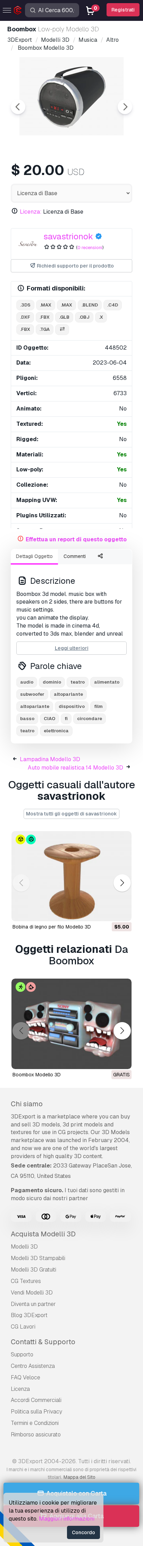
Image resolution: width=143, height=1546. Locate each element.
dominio (52, 682)
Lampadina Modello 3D (50, 759)
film (98, 706)
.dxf (25, 317)
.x (101, 317)
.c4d (112, 305)
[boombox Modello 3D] (71, 1024)
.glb (64, 317)
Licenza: (31, 211)
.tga (45, 329)
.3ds (25, 305)
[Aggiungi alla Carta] (107, 911)
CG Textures (26, 1281)
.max (45, 305)
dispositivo (72, 706)
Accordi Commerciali (36, 1400)
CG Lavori (23, 1326)
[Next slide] (125, 106)
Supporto (22, 1354)
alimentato (106, 682)
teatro (77, 682)
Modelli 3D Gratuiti (33, 1269)
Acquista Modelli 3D (43, 1233)
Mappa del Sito (79, 1477)
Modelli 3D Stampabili (38, 1258)
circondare (89, 719)
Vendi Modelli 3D (32, 1292)
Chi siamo (27, 1103)
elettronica (56, 731)
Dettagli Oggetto (34, 556)
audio (26, 682)
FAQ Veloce (25, 1377)
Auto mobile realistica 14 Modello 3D (75, 767)
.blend (90, 305)
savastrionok (68, 236)
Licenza (20, 1389)
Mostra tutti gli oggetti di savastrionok (71, 814)
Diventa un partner (33, 1304)
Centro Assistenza (33, 1366)
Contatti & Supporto (43, 1341)
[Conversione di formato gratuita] (62, 330)
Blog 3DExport (29, 1315)
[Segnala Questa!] (121, 911)
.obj (84, 317)
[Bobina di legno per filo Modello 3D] (71, 876)
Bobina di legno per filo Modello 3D (51, 927)
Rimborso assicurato (36, 1434)
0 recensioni (89, 247)
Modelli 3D (24, 1246)
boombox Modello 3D (36, 1074)
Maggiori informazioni (66, 1518)
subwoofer (32, 694)
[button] (122, 883)
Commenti (75, 556)
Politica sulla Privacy (36, 1411)
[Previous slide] (18, 106)
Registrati (123, 10)
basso (27, 719)
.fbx (45, 317)
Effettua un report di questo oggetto (76, 539)
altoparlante (68, 694)
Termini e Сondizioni (35, 1423)
